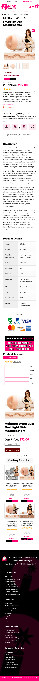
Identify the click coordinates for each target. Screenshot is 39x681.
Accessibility (9, 635)
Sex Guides (8, 613)
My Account (9, 576)
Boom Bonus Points (11, 665)
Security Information (12, 633)
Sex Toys (10, 14)
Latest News (9, 603)
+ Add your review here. (10, 357)
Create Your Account (12, 579)
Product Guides (10, 611)
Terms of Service (11, 640)
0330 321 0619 (28, 2)
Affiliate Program (11, 667)
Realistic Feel (24, 287)
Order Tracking (10, 582)
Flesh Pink (23, 263)
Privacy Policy (9, 630)
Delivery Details (10, 584)
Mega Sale (8, 616)
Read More (7, 104)
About (7, 655)
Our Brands (9, 618)
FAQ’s (7, 621)
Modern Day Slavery (12, 638)
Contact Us (9, 652)
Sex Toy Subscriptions (12, 594)
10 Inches (23, 249)
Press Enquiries (10, 657)
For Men (16, 14)
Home (5, 14)
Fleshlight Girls (24, 14)
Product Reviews (10, 608)
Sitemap (8, 643)
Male (21, 274)
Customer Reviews (11, 606)
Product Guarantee (12, 76)
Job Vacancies (10, 660)
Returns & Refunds (11, 587)
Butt (21, 298)
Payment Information (12, 592)
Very (21, 268)
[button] (33, 30)
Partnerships (9, 662)
